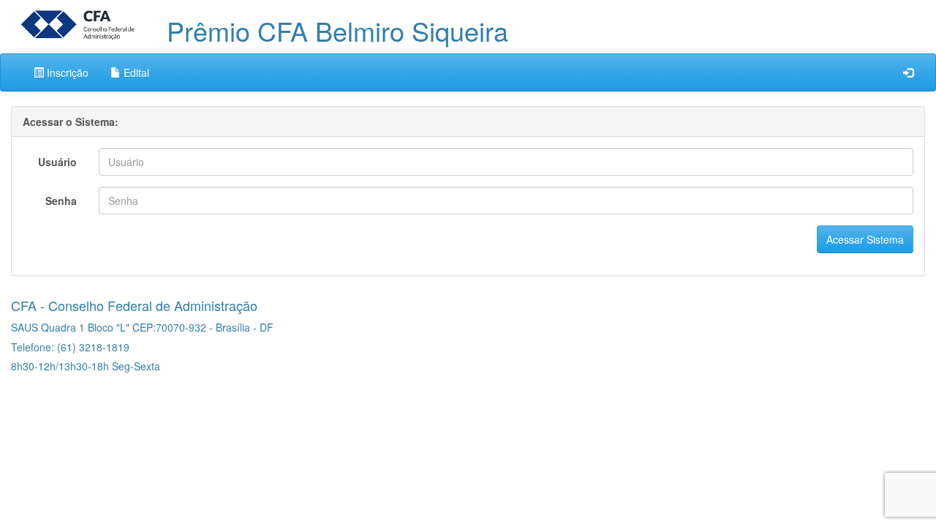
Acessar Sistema (865, 239)
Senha (61, 200)
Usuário (57, 161)
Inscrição (66, 72)
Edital (135, 72)
